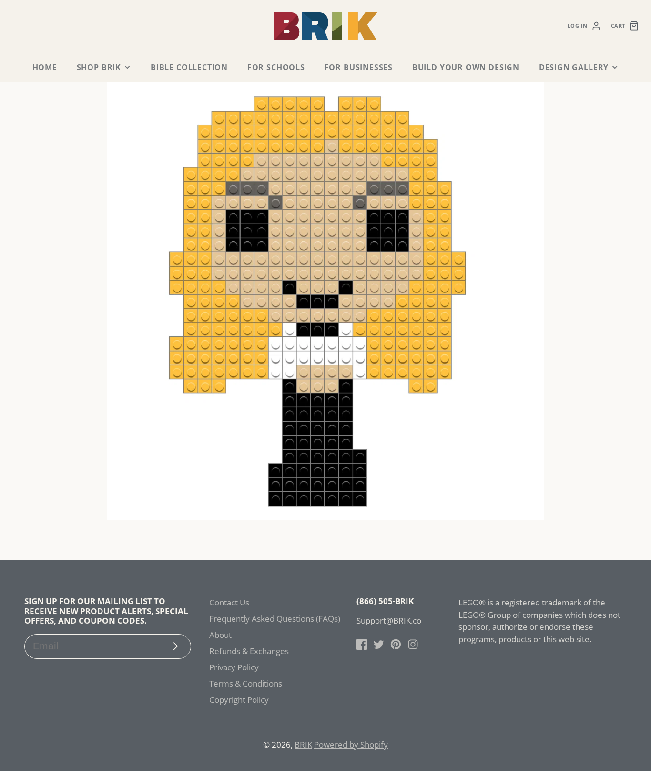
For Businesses (359, 67)
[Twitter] (378, 644)
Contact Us (229, 602)
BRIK (303, 744)
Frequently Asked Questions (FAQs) (274, 618)
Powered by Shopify (351, 744)
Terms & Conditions (245, 683)
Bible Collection (189, 67)
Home (44, 67)
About (220, 634)
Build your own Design (465, 67)
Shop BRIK (99, 67)
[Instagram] (412, 644)
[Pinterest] (395, 644)
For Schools (276, 67)
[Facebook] (361, 644)
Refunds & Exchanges (249, 651)
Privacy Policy (234, 667)
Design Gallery (574, 67)
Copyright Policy (239, 699)
